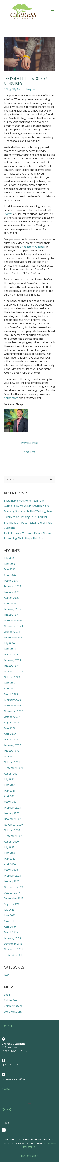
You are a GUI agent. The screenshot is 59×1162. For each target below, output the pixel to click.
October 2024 (12, 632)
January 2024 (11, 666)
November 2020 (13, 824)
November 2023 (13, 671)
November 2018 (13, 949)
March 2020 (11, 870)
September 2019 (13, 898)
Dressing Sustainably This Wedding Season (29, 511)
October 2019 (12, 892)
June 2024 (10, 649)
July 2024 (9, 643)
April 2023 (10, 688)
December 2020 (13, 819)
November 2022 (13, 711)
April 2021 (10, 796)
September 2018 (13, 955)
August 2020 (11, 841)
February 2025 (12, 609)
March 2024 (11, 654)
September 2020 (13, 836)
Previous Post (29, 443)
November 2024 (13, 626)
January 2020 (11, 881)
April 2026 (10, 575)
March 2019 (11, 932)
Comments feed (13, 1006)
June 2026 (10, 563)
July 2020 (9, 847)
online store (11, 398)
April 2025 (10, 603)
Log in (7, 994)
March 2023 (11, 694)
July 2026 (9, 558)
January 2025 (11, 615)
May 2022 (9, 728)
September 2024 (13, 637)
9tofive (8, 214)
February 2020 (12, 875)
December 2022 (13, 705)
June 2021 (10, 785)
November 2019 (13, 887)
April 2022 (10, 734)
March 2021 (11, 802)
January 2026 (11, 592)
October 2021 (12, 762)
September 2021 (13, 768)
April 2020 (10, 864)
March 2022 (11, 739)
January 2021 (11, 813)
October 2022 (12, 717)
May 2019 (9, 921)
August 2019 (11, 904)
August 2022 (11, 722)
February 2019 (12, 938)
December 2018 (13, 943)
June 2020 (10, 853)
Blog (8, 89)
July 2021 (9, 779)
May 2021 (9, 790)
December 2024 (13, 620)
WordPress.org (13, 1011)
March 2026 (11, 580)
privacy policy (29, 1156)
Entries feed (11, 1000)
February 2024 (12, 660)
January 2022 (11, 751)
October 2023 (12, 677)
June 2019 (10, 915)
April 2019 (10, 926)
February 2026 (12, 586)
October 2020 (12, 830)
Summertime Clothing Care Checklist (25, 517)
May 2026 (9, 569)
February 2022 (12, 745)
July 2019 (9, 909)
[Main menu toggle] (52, 11)
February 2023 (12, 700)
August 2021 (11, 773)
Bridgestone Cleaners (33, 246)
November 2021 (13, 756)
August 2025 (11, 598)
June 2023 (10, 683)
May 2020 (9, 858)
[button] (29, 1102)
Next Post (29, 452)
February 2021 (12, 807)
